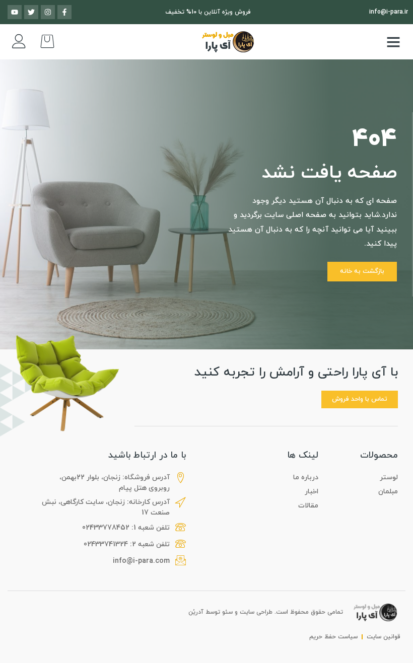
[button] (393, 41)
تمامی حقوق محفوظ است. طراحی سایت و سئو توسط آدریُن (265, 612)
